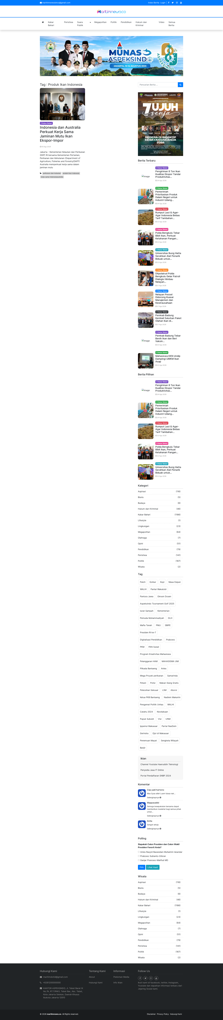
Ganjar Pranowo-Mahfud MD (154, 860)
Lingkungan (143, 526)
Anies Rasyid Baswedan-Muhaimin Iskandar (161, 852)
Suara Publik (80, 24)
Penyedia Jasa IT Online (152, 770)
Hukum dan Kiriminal (148, 508)
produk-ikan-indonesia (71, 173)
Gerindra (144, 733)
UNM (168, 719)
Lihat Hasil (153, 867)
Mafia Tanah (146, 625)
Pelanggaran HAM (149, 661)
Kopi (162, 582)
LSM (164, 690)
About (92, 977)
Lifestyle (142, 520)
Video (161, 22)
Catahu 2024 (146, 711)
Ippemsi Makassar (149, 726)
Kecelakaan (162, 711)
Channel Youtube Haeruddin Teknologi (159, 764)
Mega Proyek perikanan (151, 675)
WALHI (143, 589)
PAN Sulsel (154, 647)
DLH (170, 618)
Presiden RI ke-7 (148, 632)
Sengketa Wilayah (169, 740)
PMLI (158, 625)
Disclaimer (151, 1014)
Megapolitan (100, 22)
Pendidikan (126, 22)
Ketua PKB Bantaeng (150, 697)
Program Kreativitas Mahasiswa (155, 654)
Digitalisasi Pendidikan (151, 639)
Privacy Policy (163, 1014)
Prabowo (170, 639)
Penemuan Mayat (148, 740)
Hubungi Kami (95, 982)
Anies (163, 668)
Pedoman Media (121, 977)
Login (162, 2)
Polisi (152, 683)
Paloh (142, 582)
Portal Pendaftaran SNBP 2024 (156, 775)
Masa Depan (175, 582)
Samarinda (172, 675)
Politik (114, 22)
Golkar (153, 582)
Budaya (141, 503)
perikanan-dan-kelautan (52, 173)
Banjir (142, 747)
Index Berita (153, 2)
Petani (143, 683)
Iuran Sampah (146, 611)
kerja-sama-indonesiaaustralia (52, 177)
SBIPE (168, 625)
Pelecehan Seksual (149, 690)
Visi (159, 719)
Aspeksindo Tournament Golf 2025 (157, 603)
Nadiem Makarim (172, 697)
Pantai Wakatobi (158, 589)
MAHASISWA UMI (170, 661)
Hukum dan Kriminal (141, 24)
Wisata (141, 566)
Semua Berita (172, 24)
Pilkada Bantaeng (148, 668)
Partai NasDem (169, 726)
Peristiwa (68, 22)
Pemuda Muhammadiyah (152, 618)
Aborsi (174, 690)
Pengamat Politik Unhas (151, 704)
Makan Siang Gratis (169, 683)
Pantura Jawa (146, 596)
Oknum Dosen (164, 596)
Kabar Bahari (51, 24)
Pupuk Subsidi (147, 719)
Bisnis (141, 497)
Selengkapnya (153, 797)
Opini (140, 543)
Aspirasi (142, 491)
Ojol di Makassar (161, 733)
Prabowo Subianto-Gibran (153, 856)
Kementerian (163, 611)
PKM (142, 647)
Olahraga (142, 537)
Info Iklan (117, 982)
